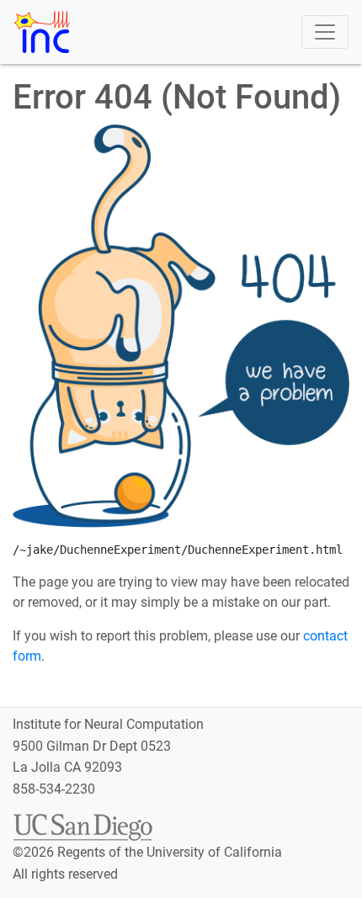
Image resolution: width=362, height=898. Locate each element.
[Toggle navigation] (325, 32)
